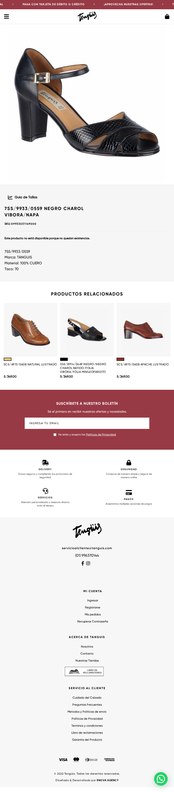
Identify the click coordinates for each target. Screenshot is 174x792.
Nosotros (87, 646)
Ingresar (92, 600)
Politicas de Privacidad (87, 718)
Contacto (87, 653)
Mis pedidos (93, 614)
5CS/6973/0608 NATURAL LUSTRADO (30, 364)
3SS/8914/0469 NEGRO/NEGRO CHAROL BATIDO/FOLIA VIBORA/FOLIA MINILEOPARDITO (83, 368)
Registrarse (92, 607)
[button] (161, 779)
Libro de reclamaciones (87, 732)
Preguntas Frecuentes (87, 704)
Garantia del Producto (87, 739)
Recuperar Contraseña (92, 621)
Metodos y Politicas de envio (87, 711)
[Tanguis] (87, 16)
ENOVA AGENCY (107, 780)
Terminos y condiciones (87, 725)
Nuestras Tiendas (87, 660)
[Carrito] (167, 16)
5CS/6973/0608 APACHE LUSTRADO (143, 364)
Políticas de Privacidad (101, 434)
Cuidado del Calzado (87, 697)
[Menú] (7, 16)
